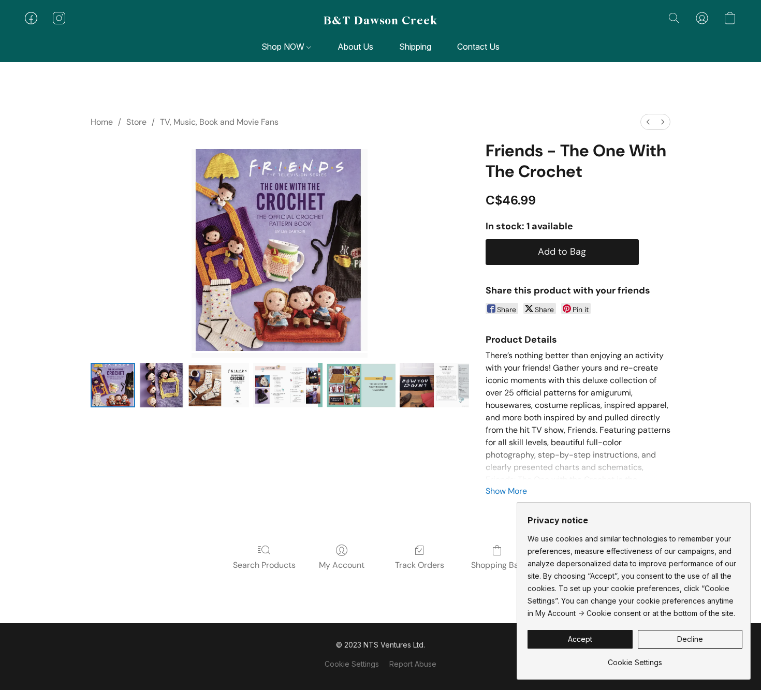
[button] (380, 21)
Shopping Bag (497, 565)
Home (102, 121)
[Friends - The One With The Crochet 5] (434, 385)
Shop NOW (283, 46)
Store (136, 121)
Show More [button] (506, 491)
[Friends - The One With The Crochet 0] (113, 385)
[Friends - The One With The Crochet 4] (361, 385)
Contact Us (478, 46)
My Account (341, 565)
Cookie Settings (352, 663)
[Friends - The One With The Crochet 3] (287, 385)
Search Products (264, 565)
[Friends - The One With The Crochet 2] (219, 385)
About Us (355, 46)
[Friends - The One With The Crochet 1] (161, 385)
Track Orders (419, 565)
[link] (635, 659)
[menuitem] (648, 121)
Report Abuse (412, 663)
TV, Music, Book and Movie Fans (219, 121)
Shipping (415, 46)
